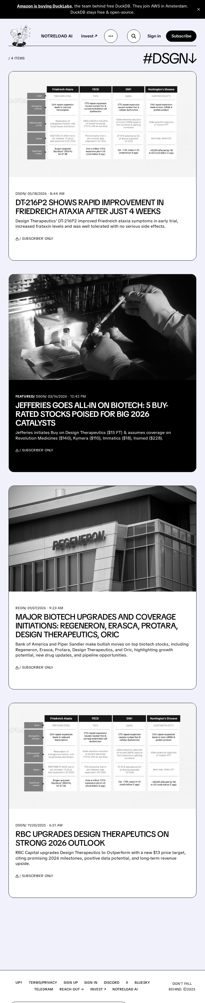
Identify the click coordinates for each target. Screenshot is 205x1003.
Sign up (71, 982)
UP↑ (18, 982)
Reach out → (72, 989)
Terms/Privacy (43, 982)
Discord (111, 982)
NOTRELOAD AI (57, 36)
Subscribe (181, 36)
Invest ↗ (89, 36)
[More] (110, 36)
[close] (198, 9)
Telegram (43, 989)
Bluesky (142, 982)
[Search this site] (133, 36)
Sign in (154, 36)
